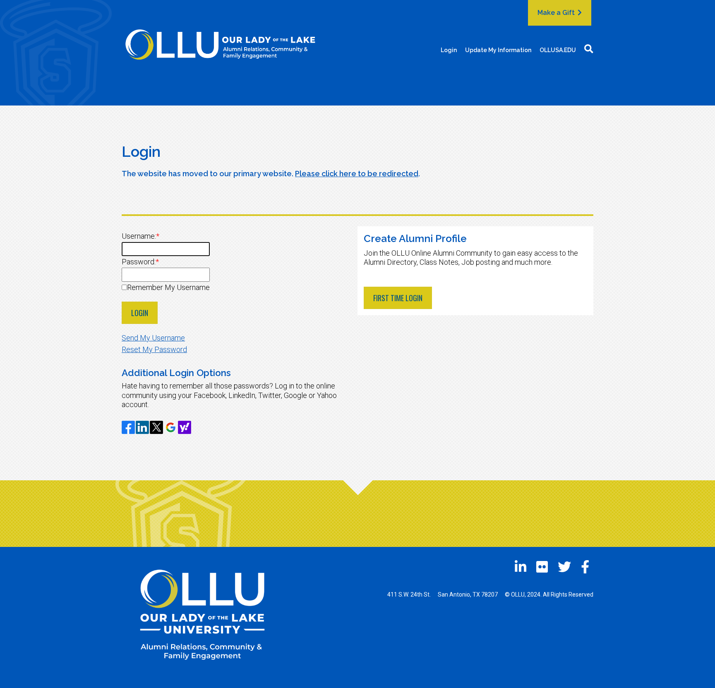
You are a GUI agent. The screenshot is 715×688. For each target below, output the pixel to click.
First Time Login (397, 297)
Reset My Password (154, 349)
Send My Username (153, 337)
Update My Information (498, 50)
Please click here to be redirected (356, 173)
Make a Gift (556, 13)
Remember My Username (168, 287)
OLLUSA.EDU (558, 50)
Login (449, 50)
